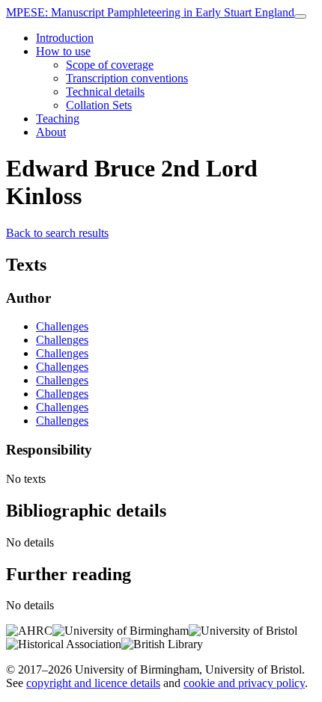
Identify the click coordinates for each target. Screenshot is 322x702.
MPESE (150, 12)
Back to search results (57, 233)
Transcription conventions (127, 78)
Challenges (62, 326)
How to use (63, 51)
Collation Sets (99, 105)
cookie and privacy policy (244, 683)
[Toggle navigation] (300, 16)
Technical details (105, 91)
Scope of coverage (110, 64)
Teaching (57, 118)
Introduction (65, 37)
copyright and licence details (93, 683)
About (51, 132)
